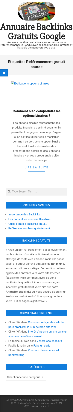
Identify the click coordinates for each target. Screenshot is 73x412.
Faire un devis (42, 345)
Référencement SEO (51, 403)
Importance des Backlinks (24, 214)
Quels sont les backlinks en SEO (28, 223)
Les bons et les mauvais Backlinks (29, 219)
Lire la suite (36, 167)
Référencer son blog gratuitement (29, 228)
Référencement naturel (35, 406)
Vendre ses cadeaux (49, 341)
